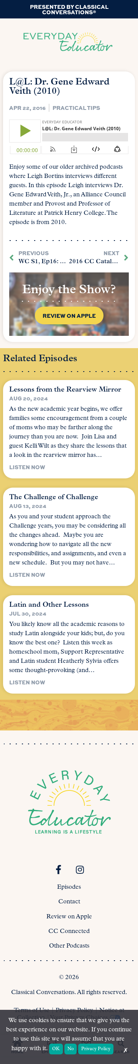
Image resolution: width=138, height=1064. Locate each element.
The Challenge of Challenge (53, 497)
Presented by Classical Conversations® (69, 9)
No (70, 1049)
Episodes (69, 887)
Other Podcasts (69, 946)
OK (56, 1049)
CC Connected (69, 931)
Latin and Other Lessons (49, 605)
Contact (69, 902)
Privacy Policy (95, 1049)
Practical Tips (76, 107)
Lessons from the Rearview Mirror (65, 390)
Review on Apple (69, 917)
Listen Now (27, 467)
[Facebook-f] (58, 869)
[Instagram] (80, 869)
